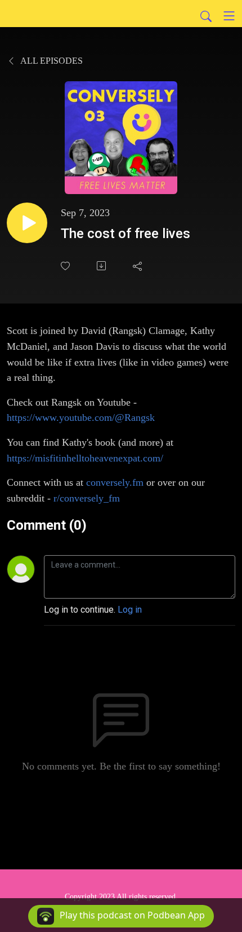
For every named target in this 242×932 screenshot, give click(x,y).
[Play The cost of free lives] (27, 223)
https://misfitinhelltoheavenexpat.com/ (85, 458)
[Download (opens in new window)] (102, 265)
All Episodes (51, 60)
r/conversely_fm (86, 498)
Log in (130, 609)
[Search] (206, 16)
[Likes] (66, 266)
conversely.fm (115, 482)
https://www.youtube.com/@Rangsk (81, 417)
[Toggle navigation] (229, 16)
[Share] (138, 266)
